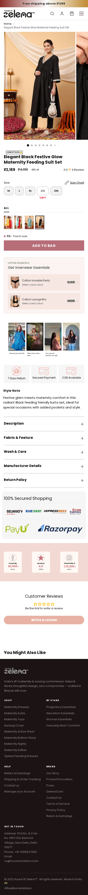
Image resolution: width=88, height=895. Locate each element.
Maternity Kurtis (14, 713)
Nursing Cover (14, 725)
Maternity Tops (14, 719)
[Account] (62, 13)
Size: (7, 183)
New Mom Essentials (60, 713)
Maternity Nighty (15, 744)
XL (30, 191)
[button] (16, 339)
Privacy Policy (55, 810)
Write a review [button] (44, 619)
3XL (56, 191)
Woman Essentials (59, 719)
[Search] (52, 13)
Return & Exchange (17, 773)
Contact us (11, 785)
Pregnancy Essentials (61, 707)
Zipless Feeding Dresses (21, 756)
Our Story (52, 773)
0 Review (78, 170)
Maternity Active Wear (19, 731)
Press (50, 785)
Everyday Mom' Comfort (63, 725)
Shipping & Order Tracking (22, 779)
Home (7, 24)
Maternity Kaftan (15, 750)
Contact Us (54, 798)
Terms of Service (58, 804)
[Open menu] (81, 13)
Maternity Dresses (16, 707)
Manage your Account (19, 791)
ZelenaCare (54, 791)
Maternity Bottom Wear (20, 738)
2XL (43, 191)
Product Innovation (59, 779)
